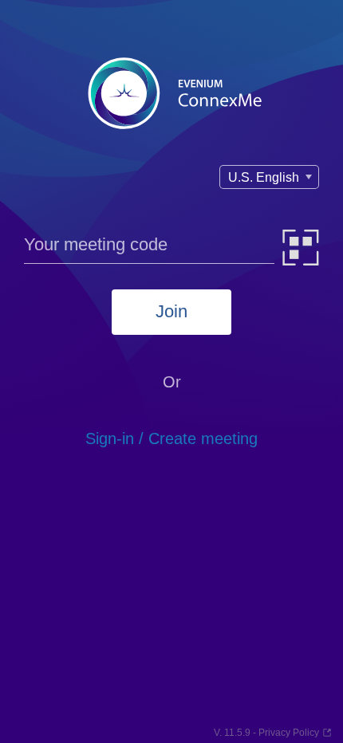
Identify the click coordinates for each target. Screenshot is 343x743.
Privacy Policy (288, 732)
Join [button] (171, 311)
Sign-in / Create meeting (171, 438)
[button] (301, 247)
